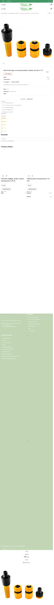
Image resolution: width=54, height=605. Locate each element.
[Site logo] (26, 4)
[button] (6, 269)
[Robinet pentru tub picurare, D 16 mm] (39, 201)
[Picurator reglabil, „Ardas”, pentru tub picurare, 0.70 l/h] (13, 201)
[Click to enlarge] (3, 63)
